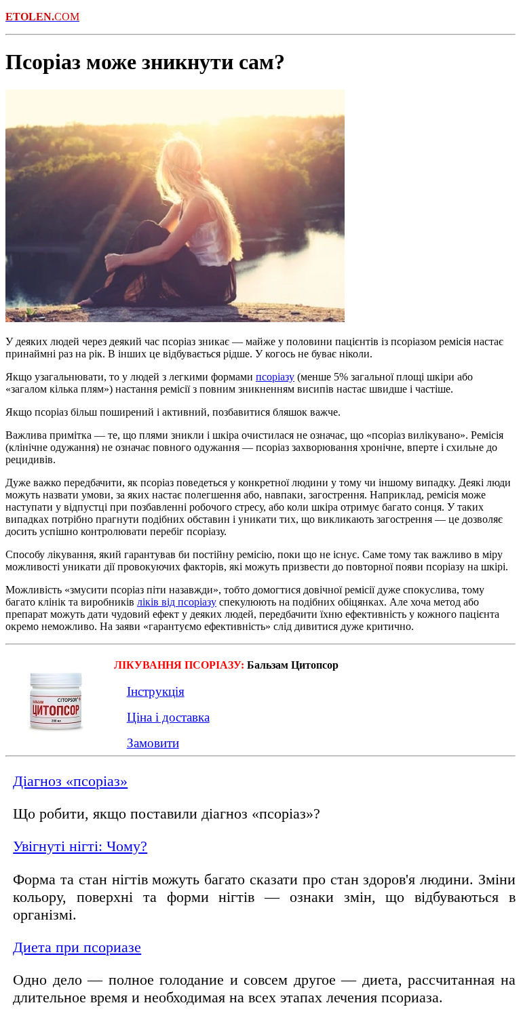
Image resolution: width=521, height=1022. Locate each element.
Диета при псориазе (77, 947)
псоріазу (275, 376)
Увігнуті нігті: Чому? (80, 846)
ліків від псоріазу (176, 602)
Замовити (153, 743)
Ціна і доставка (168, 717)
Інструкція (156, 691)
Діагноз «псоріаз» (70, 780)
